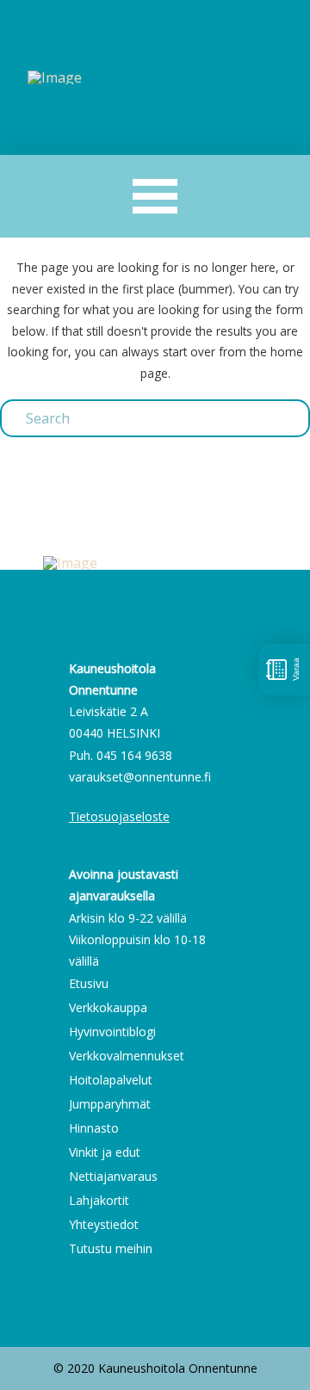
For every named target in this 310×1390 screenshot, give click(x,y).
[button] (155, 196)
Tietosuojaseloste (119, 816)
